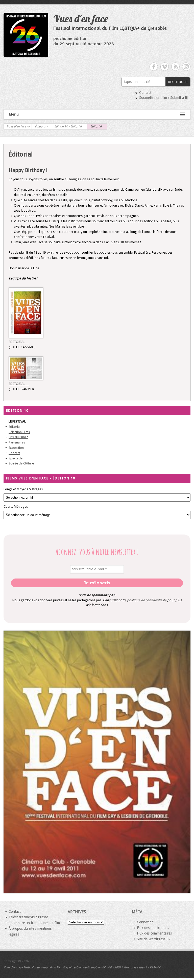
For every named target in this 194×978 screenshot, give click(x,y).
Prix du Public (18, 437)
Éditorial (19, 342)
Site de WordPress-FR (154, 939)
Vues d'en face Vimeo (164, 66)
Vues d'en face (80, 18)
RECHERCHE (178, 82)
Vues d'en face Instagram (186, 66)
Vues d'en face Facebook (154, 66)
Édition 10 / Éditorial (68, 126)
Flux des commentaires (154, 933)
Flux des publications (153, 928)
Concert (14, 453)
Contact (145, 93)
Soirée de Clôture (21, 463)
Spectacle (15, 458)
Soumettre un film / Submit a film (164, 98)
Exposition (16, 448)
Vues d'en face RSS (175, 66)
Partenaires (17, 442)
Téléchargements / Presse (28, 917)
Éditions (40, 126)
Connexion (145, 922)
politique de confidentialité (146, 600)
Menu (14, 114)
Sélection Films (19, 432)
